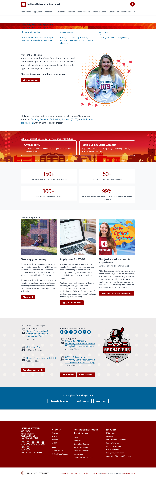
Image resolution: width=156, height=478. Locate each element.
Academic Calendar (81, 451)
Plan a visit (28, 297)
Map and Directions (81, 447)
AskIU (54, 443)
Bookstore (110, 436)
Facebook (61, 332)
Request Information (81, 433)
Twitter (84, 332)
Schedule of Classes (81, 444)
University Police (112, 443)
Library (55, 440)
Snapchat (80, 332)
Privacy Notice (95, 473)
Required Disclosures (114, 446)
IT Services (110, 433)
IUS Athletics (68, 374)
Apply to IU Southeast (72, 302)
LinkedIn (75, 332)
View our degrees (30, 80)
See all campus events (33, 370)
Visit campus (83, 401)
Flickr (66, 332)
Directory (77, 441)
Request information (59, 401)
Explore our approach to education (116, 293)
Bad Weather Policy (113, 450)
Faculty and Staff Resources (84, 457)
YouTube (89, 332)
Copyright (104, 473)
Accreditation (79, 454)
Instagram (71, 332)
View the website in (31, 453)
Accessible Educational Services (118, 456)
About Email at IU (58, 451)
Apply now (101, 401)
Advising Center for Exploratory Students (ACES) (54, 119)
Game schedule (86, 374)
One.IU (54, 436)
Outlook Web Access (60, 454)
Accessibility (64, 473)
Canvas (55, 433)
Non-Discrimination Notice (116, 440)
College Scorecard (75, 473)
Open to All (86, 473)
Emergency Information (115, 453)
